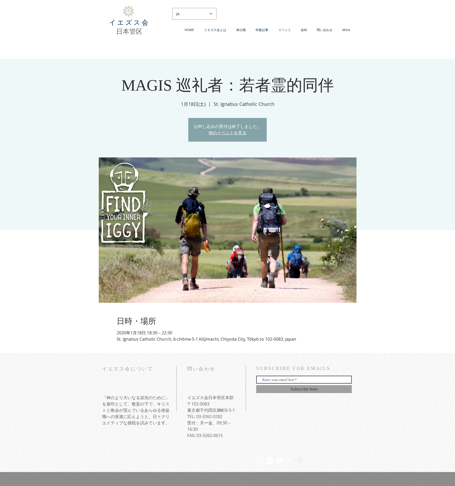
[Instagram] (260, 460)
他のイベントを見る (227, 133)
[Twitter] (270, 460)
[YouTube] (280, 460)
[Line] (300, 460)
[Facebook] (290, 460)
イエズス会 (129, 22)
